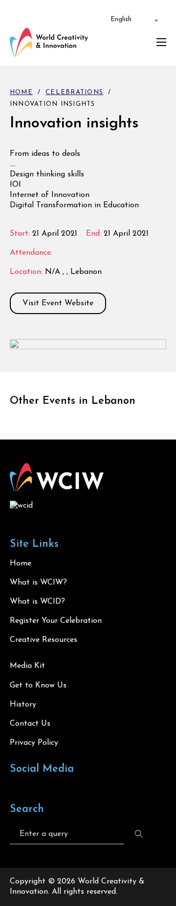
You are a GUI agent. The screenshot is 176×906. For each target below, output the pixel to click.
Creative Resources (43, 640)
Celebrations (74, 92)
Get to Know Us (38, 685)
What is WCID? (37, 602)
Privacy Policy (34, 743)
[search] (139, 834)
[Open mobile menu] (161, 42)
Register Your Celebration (56, 621)
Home (21, 92)
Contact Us (30, 724)
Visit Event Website (57, 303)
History (23, 705)
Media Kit (27, 666)
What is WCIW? (38, 583)
